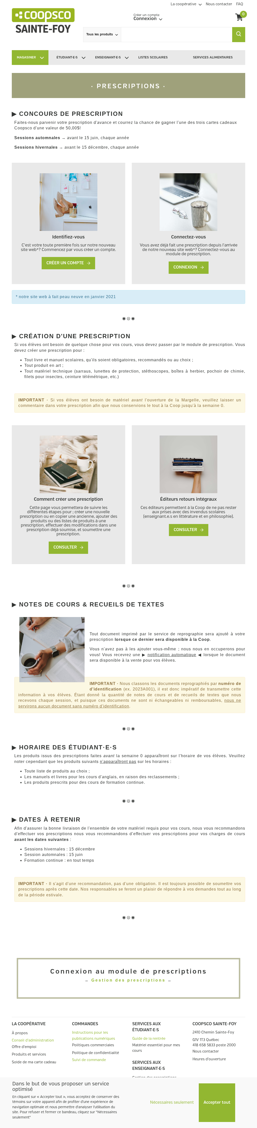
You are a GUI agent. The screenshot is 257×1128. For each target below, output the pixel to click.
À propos (20, 1033)
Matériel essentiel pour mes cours (156, 1048)
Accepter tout (217, 1102)
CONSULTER (65, 547)
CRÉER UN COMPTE (65, 263)
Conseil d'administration (33, 1040)
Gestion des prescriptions (128, 980)
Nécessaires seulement (172, 1102)
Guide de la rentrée (148, 1038)
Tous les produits (99, 34)
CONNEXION (185, 267)
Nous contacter (205, 1051)
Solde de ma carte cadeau (34, 1062)
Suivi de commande (89, 1060)
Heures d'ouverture (209, 1059)
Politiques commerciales (93, 1045)
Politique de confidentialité (95, 1053)
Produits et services (29, 1054)
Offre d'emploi (24, 1047)
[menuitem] (186, 3)
